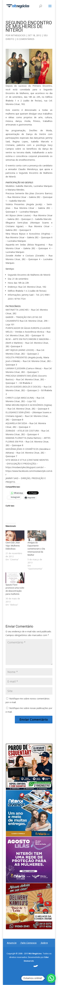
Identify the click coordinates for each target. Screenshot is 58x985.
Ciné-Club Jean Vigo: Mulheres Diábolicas (13, 545)
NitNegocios (18, 35)
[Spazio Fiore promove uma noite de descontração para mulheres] (15, 577)
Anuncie (12, 942)
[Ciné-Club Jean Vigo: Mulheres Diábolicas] (15, 535)
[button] (51, 978)
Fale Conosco (29, 942)
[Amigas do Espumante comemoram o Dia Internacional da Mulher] (37, 535)
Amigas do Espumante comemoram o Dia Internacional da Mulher (36, 548)
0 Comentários (25, 39)
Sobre (44, 942)
